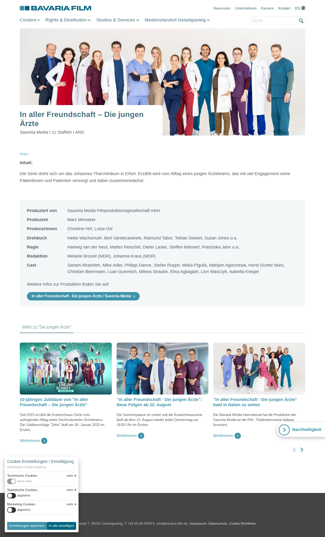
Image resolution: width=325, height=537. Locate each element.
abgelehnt (23, 495)
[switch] (19, 481)
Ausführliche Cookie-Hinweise (26, 467)
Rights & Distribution (66, 19)
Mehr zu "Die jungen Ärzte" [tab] (46, 326)
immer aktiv (24, 481)
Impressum (198, 523)
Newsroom (222, 8)
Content (28, 19)
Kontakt (284, 8)
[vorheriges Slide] (294, 449)
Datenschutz (217, 523)
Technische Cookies (22, 475)
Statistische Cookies (22, 489)
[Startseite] (55, 8)
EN (297, 8)
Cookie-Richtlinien (242, 523)
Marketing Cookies (21, 504)
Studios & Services (115, 19)
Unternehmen (245, 8)
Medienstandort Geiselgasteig (175, 19)
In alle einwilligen (61, 525)
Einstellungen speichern (27, 525)
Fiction (24, 154)
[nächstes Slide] (301, 449)
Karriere (267, 8)
